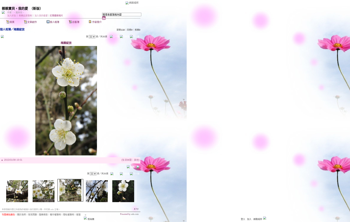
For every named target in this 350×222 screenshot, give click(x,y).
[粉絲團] (85, 218)
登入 (243, 219)
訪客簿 (75, 22)
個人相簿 (54, 22)
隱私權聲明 (68, 214)
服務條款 (43, 214)
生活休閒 (127, 160)
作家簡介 (97, 22)
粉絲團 (91, 219)
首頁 (12, 22)
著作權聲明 (55, 214)
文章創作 (32, 22)
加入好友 (11, 15)
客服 (78, 214)
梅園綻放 (19, 29)
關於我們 (21, 214)
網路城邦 (134, 2)
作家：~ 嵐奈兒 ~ (15, 12)
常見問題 (32, 214)
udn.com (135, 214)
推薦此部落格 (25, 15)
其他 (136, 160)
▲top (136, 208)
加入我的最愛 (41, 15)
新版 (36, 8)
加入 (249, 219)
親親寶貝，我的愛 (15, 8)
